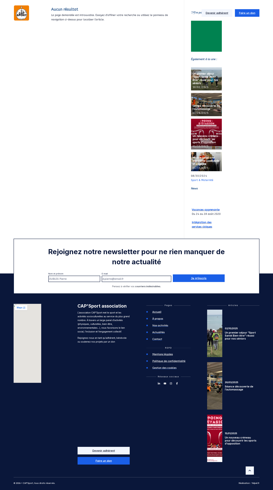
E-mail (105, 274)
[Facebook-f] (176, 383)
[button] (104, 461)
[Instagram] (170, 383)
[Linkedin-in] (158, 383)
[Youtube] (164, 383)
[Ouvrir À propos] (136, 13)
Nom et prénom (55, 274)
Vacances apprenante (206, 208)
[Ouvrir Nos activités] (162, 13)
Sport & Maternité (202, 180)
